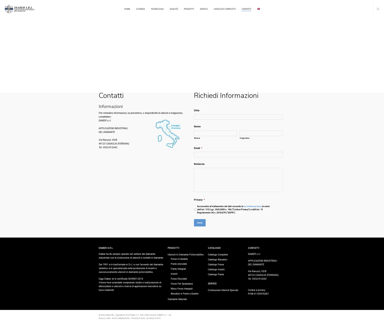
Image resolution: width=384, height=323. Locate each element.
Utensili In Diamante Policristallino (186, 254)
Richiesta (199, 164)
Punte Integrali (178, 268)
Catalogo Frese (216, 264)
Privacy (199, 199)
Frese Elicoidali (179, 278)
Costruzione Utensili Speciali (223, 290)
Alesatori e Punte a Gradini (184, 293)
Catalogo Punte (216, 274)
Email (198, 148)
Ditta (196, 110)
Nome (197, 126)
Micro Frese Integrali (182, 288)
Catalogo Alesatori (217, 259)
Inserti (174, 273)
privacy (261, 290)
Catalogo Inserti (216, 269)
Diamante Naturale (177, 299)
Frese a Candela (179, 259)
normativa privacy (253, 206)
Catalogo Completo (218, 254)
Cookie (251, 290)
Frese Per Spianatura (182, 283)
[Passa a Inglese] (258, 9)
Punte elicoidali (179, 263)
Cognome (245, 138)
